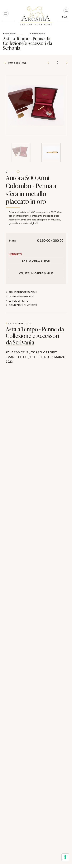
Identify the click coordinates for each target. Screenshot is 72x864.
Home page (9, 33)
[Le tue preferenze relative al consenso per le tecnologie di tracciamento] (65, 857)
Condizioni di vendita (23, 305)
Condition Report (21, 296)
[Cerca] (66, 10)
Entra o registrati (36, 260)
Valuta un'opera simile (36, 273)
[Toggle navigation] (6, 13)
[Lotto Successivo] (66, 62)
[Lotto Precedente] (48, 62)
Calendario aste (36, 33)
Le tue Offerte (18, 300)
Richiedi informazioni (23, 292)
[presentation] (9, 90)
